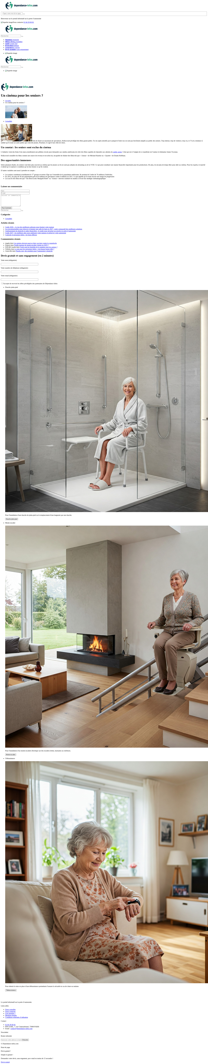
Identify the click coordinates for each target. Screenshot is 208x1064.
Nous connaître (10, 1009)
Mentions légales (11, 1015)
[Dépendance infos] (21, 9)
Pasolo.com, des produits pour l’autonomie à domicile (34, 251)
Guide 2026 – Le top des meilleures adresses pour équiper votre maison (29, 227)
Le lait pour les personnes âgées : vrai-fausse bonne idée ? (34, 249)
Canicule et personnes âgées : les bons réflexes (21, 235)
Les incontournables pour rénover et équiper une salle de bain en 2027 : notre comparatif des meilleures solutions (43, 229)
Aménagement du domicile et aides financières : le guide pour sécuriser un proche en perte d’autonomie (40, 231)
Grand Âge (11, 44)
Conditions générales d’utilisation (16, 1017)
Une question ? (10, 1013)
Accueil (8, 101)
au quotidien (13, 42)
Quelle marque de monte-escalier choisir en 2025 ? (31, 245)
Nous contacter (10, 1011)
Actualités (8, 121)
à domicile (12, 40)
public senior (117, 152)
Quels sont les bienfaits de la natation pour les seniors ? (38, 247)
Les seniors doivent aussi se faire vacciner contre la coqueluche (35, 243)
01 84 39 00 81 (29, 22)
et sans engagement (16, 49)
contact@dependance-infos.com (21, 1029)
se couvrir (12, 47)
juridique (12, 46)
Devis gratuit (5, 1062)
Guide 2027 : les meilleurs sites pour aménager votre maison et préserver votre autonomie (35, 233)
